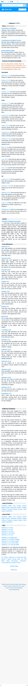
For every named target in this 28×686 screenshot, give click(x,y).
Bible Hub (14, 570)
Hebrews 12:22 (6, 80)
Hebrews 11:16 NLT (7, 529)
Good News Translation (8, 28)
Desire (24, 505)
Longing (24, 507)
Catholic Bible (14, 566)
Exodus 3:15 (5, 291)
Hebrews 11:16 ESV (7, 531)
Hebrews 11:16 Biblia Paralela (10, 539)
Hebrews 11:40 (6, 369)
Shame (3, 511)
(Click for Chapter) (10, 26)
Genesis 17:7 (5, 246)
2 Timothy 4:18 (6, 330)
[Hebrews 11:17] (26, 309)
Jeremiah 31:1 (5, 132)
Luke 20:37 (4, 159)
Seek (24, 509)
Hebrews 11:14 (5, 75)
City (14, 505)
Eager (3, 507)
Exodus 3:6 (5, 281)
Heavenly (13, 507)
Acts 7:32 (4, 167)
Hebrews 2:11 (5, 92)
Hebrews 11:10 (5, 179)
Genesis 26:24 (6, 258)
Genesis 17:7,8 (6, 103)
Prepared (10, 509)
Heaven (8, 507)
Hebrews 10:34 (6, 349)
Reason (20, 509)
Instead (19, 507)
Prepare (3, 509)
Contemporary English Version (11, 40)
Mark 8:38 (4, 316)
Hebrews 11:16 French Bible (9, 543)
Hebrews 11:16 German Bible (10, 544)
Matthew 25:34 (5, 192)
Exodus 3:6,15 (5, 115)
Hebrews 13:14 (6, 186)
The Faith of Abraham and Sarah (10, 221)
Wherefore (9, 511)
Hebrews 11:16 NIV (7, 527)
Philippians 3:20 (6, 209)
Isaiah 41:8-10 (5, 125)
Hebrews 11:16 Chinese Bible (10, 541)
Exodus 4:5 (5, 306)
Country (19, 505)
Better (10, 505)
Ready (15, 509)
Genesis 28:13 (6, 270)
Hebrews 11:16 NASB (7, 533)
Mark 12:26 (4, 147)
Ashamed (4, 505)
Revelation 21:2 (6, 393)
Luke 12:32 (4, 203)
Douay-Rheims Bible (8, 50)
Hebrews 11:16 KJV (7, 535)
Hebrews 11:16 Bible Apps (9, 537)
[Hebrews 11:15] (2, 309)
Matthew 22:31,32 (6, 139)
